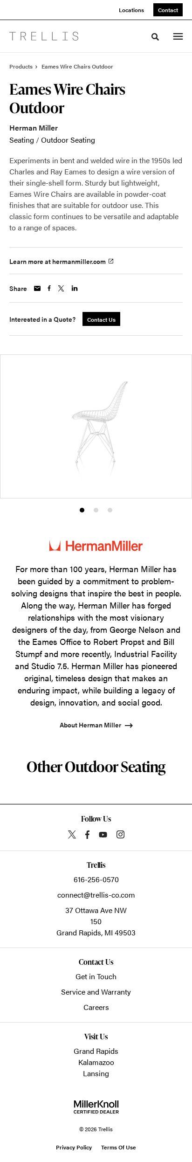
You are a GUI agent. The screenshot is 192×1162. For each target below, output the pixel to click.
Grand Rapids (96, 1050)
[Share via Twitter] (61, 288)
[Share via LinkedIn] (74, 288)
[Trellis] (43, 36)
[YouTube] (103, 834)
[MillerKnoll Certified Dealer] (96, 1107)
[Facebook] (87, 834)
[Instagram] (120, 834)
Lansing (96, 1073)
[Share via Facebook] (49, 288)
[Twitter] (72, 834)
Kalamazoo (96, 1062)
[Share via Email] (37, 288)
